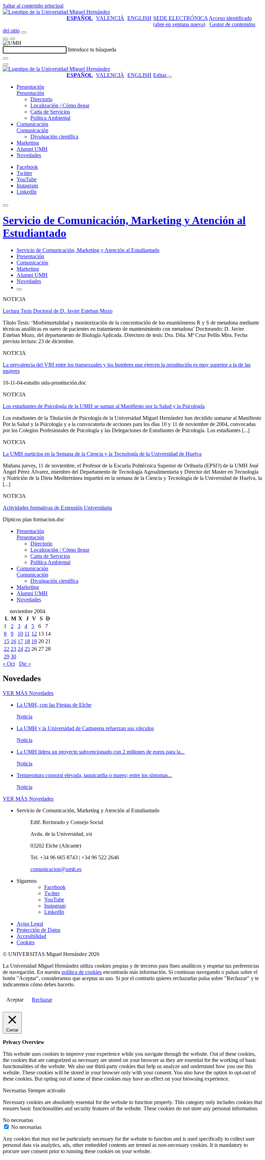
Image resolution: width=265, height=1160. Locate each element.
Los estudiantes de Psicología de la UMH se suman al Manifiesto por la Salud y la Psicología (104, 406)
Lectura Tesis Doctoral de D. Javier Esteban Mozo (57, 311)
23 (13, 649)
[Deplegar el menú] (19, 289)
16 (13, 641)
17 (20, 641)
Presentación (30, 87)
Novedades (29, 155)
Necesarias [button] (15, 1090)
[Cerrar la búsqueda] (5, 65)
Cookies (26, 942)
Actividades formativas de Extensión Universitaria (57, 508)
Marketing (28, 143)
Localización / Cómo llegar (59, 105)
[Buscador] (24, 32)
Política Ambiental (50, 118)
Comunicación (32, 124)
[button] (30, 93)
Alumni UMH (32, 149)
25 (27, 649)
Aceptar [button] (14, 1000)
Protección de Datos (38, 930)
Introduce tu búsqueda (92, 49)
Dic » (25, 664)
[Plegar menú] (169, 77)
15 (6, 641)
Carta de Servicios (50, 112)
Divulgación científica (54, 136)
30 (13, 656)
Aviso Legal (30, 924)
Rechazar (42, 1000)
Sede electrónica (180, 18)
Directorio (41, 99)
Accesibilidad (31, 936)
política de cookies (81, 972)
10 (20, 634)
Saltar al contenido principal (33, 6)
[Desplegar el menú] (12, 39)
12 (34, 634)
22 (6, 649)
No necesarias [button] (18, 1120)
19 (34, 641)
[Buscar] (5, 58)
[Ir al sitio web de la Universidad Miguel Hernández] (56, 12)
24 (20, 649)
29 (6, 656)
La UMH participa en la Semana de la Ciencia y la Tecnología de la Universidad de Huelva (102, 454)
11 (27, 634)
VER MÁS (28, 693)
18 (27, 641)
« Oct (9, 664)
